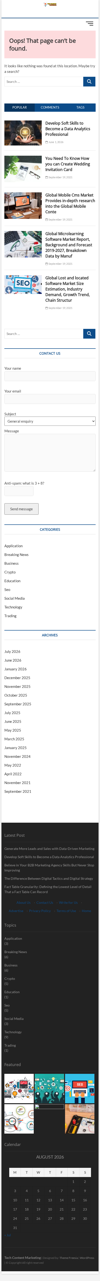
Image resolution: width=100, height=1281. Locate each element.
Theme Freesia (68, 1258)
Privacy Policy (40, 911)
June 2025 (12, 721)
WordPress (87, 1258)
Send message (21, 509)
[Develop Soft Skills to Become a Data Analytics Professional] (23, 123)
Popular (19, 107)
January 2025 (15, 747)
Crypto (10, 572)
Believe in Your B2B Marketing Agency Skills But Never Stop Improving (49, 867)
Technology (13, 607)
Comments (50, 107)
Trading (10, 616)
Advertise (16, 911)
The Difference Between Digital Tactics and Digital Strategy (48, 878)
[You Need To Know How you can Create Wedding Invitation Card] (23, 158)
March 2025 (14, 739)
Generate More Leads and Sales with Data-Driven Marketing (49, 848)
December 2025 (17, 677)
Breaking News (16, 554)
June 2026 (12, 660)
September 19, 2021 (60, 177)
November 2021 (17, 782)
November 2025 (17, 686)
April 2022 (13, 774)
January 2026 (15, 669)
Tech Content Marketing (22, 1257)
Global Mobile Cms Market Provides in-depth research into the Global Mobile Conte (70, 203)
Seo (7, 589)
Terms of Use (66, 911)
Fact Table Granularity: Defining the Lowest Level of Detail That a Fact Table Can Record (48, 889)
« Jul (7, 1235)
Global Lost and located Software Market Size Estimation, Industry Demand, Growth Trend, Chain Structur (67, 289)
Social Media (14, 598)
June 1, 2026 (55, 142)
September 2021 (17, 791)
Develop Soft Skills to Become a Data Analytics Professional (67, 128)
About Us (24, 902)
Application (13, 546)
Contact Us (44, 902)
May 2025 (12, 730)
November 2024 (17, 756)
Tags (80, 107)
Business (11, 563)
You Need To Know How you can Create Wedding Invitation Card (67, 164)
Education (12, 581)
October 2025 (15, 695)
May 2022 (12, 765)
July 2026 (12, 651)
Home (86, 911)
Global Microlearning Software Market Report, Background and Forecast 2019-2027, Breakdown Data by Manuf (68, 245)
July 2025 (12, 712)
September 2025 (17, 704)
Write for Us (68, 902)
